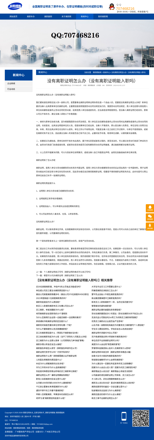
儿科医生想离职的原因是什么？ (49, 360)
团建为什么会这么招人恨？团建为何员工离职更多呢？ (115, 367)
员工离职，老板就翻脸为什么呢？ (50, 310)
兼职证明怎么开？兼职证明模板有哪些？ (53, 375)
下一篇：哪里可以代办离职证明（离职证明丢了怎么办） (60, 276)
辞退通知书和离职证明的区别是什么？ (52, 321)
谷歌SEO (39, 432)
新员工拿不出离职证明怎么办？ (105, 398)
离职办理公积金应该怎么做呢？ (49, 344)
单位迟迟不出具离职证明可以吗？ (106, 341)
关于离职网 (66, 17)
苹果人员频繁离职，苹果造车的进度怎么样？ (55, 394)
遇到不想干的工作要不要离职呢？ (50, 391)
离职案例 (48, 17)
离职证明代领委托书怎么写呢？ (105, 333)
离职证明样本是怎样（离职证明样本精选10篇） (112, 352)
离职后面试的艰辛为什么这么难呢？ (107, 394)
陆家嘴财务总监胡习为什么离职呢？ (107, 391)
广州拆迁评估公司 (52, 432)
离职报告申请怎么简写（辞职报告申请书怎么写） (57, 348)
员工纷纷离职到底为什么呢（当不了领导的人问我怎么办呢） (62, 337)
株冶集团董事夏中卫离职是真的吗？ (107, 298)
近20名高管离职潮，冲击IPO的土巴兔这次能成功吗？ (59, 287)
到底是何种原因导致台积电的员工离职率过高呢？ (57, 371)
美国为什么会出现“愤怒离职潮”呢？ (107, 344)
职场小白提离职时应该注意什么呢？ (51, 379)
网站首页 (13, 17)
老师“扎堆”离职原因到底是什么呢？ (51, 398)
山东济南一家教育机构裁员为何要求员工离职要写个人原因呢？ (118, 325)
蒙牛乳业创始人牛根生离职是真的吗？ (108, 294)
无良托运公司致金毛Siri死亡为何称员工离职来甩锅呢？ (115, 317)
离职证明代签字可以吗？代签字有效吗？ (53, 352)
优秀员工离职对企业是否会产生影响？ (108, 321)
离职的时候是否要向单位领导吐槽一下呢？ (54, 325)
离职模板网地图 (19, 428)
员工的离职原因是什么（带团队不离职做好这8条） (58, 333)
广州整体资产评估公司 (24, 432)
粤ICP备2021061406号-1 (21, 424)
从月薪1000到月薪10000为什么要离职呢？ (54, 383)
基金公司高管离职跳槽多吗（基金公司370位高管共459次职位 (62, 294)
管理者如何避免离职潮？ (102, 306)
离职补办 (31, 17)
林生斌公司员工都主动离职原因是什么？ (53, 291)
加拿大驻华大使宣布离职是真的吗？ (107, 356)
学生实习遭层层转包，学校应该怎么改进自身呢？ (113, 329)
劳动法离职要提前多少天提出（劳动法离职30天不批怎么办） (118, 314)
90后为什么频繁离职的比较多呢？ (50, 364)
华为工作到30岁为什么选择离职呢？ (51, 367)
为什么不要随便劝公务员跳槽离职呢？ (52, 329)
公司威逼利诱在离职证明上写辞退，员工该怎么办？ (114, 375)
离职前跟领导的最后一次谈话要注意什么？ (110, 387)
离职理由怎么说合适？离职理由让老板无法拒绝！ (113, 371)
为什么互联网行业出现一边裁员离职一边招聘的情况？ (59, 317)
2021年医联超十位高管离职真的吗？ (51, 298)
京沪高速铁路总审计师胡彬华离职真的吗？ (110, 337)
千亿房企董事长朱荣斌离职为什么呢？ (52, 387)
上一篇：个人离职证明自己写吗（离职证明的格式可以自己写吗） (64, 272)
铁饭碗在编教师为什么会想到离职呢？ (108, 360)
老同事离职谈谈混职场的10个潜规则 (51, 314)
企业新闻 (11, 83)
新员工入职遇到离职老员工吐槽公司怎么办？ (55, 306)
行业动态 (11, 89)
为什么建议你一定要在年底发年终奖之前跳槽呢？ (113, 364)
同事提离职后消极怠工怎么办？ (105, 291)
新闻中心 (85, 17)
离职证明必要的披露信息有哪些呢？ (107, 310)
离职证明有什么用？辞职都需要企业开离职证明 (56, 356)
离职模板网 (97, 72)
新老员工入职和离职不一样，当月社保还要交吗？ (113, 302)
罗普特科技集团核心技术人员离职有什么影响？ (112, 348)
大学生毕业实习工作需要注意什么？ (107, 287)
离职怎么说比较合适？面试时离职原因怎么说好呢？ (114, 383)
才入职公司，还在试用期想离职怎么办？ (109, 379)
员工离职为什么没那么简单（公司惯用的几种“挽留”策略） (60, 341)
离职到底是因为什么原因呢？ (48, 302)
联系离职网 (103, 17)
